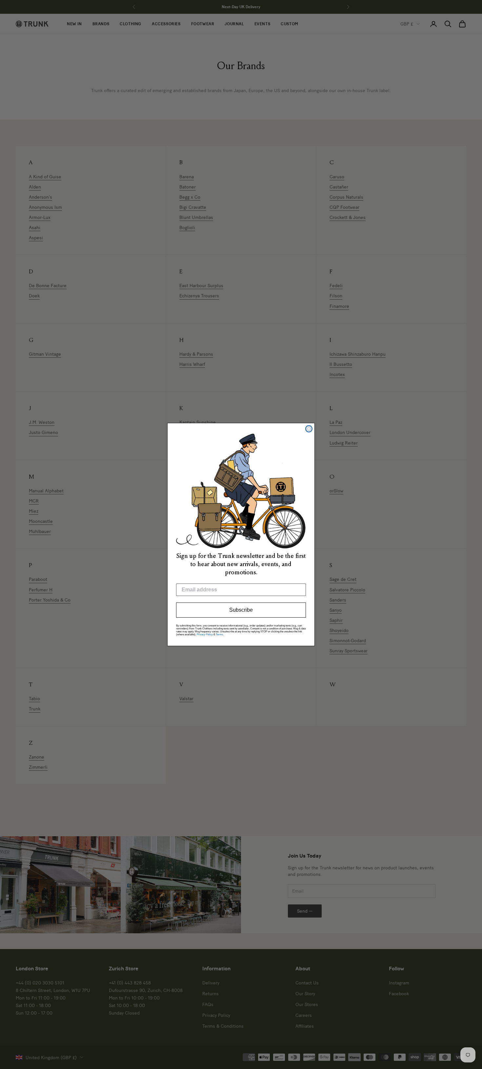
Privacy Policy (205, 634)
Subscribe (241, 610)
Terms (219, 634)
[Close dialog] (309, 429)
